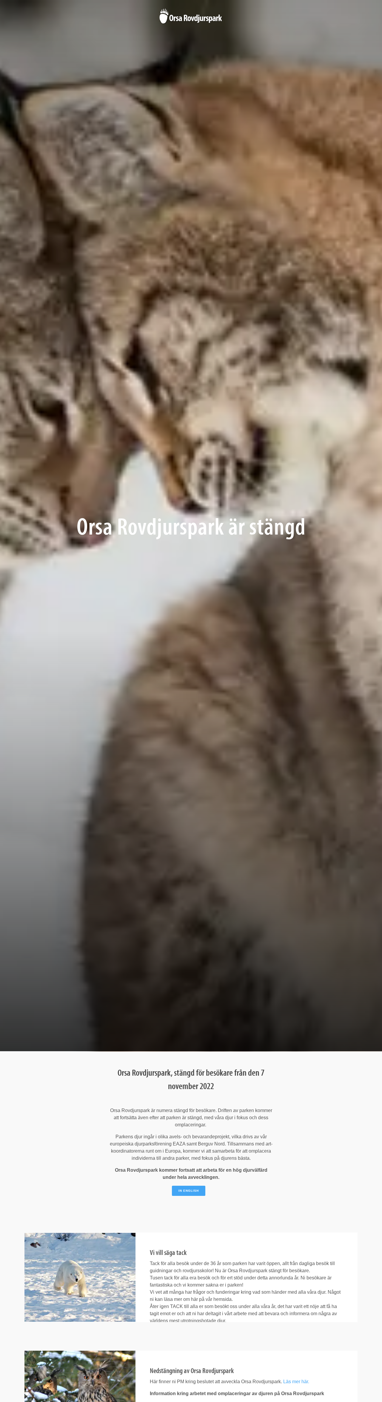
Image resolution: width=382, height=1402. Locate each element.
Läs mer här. (295, 1381)
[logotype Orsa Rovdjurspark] (191, 16)
